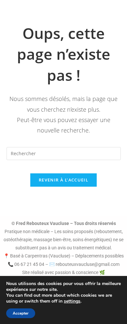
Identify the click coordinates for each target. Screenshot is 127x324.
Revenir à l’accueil (63, 180)
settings (72, 301)
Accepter (21, 313)
